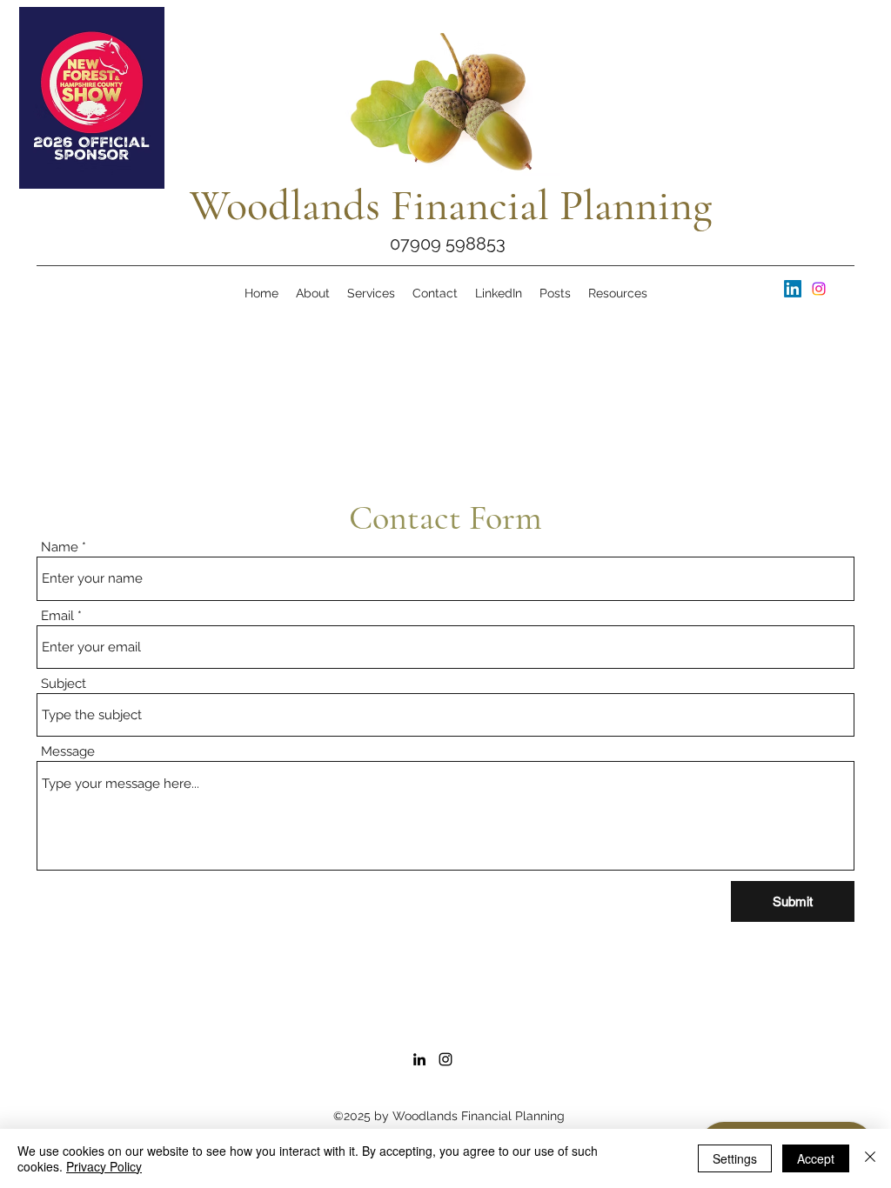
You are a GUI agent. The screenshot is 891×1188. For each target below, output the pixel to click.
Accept (815, 1158)
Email (57, 616)
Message (68, 751)
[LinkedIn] (792, 288)
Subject (63, 684)
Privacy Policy (104, 1166)
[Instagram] (818, 288)
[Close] (870, 1158)
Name (59, 547)
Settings (735, 1158)
